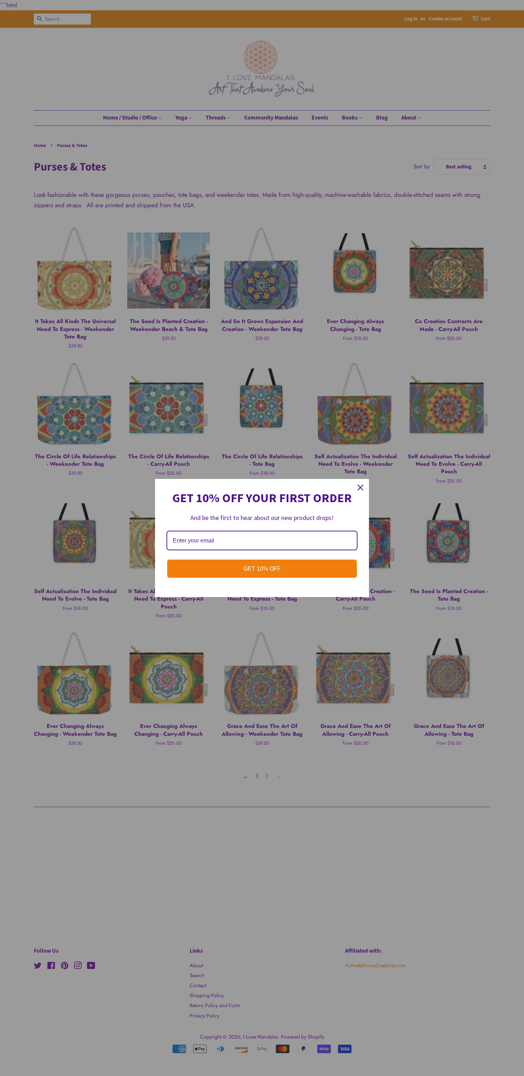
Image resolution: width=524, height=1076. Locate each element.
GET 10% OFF (262, 569)
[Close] (360, 487)
